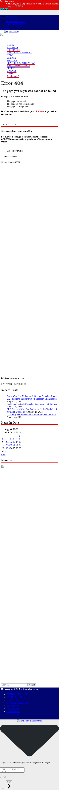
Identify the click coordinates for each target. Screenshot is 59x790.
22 (20, 657)
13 (14, 654)
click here (39, 111)
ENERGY (11, 58)
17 (5, 657)
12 (11, 654)
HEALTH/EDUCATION (18, 65)
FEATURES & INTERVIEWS (21, 63)
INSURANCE (13, 50)
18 (8, 657)
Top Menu (4, 29)
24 (5, 660)
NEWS (10, 55)
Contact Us (11, 16)
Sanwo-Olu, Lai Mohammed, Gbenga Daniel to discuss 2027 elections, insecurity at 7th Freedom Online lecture (32, 609)
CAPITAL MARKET (16, 24)
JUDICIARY (13, 76)
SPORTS (11, 68)
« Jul (3, 666)
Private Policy (12, 19)
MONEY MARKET (15, 21)
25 (8, 660)
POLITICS (12, 60)
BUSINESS (12, 47)
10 (5, 654)
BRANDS (11, 71)
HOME (10, 45)
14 (17, 654)
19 (11, 657)
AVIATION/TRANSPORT (19, 52)
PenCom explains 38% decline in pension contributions (32, 616)
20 (14, 657)
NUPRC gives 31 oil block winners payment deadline (31, 626)
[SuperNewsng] (11, 31)
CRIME (10, 73)
